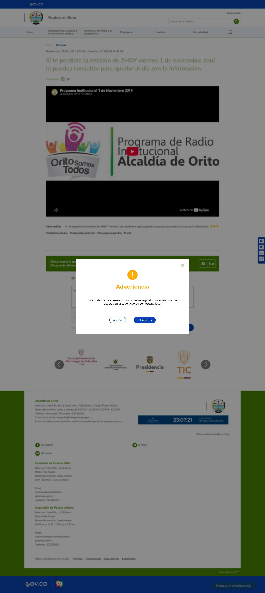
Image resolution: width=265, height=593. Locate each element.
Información (145, 319)
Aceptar (117, 319)
